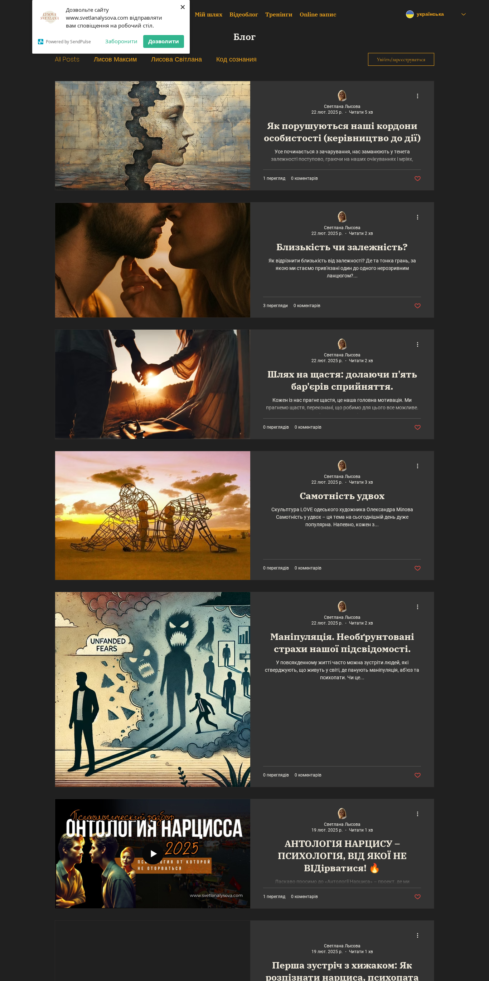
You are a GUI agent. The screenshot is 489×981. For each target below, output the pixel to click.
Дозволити (163, 41)
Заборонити (121, 41)
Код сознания (236, 59)
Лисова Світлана (176, 59)
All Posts (67, 59)
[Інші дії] (420, 96)
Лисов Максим (115, 59)
